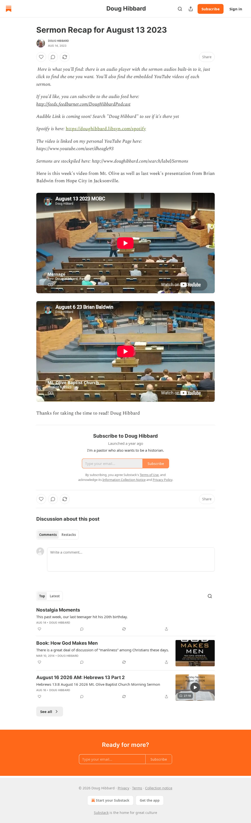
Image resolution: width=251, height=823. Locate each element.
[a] (195, 687)
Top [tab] (42, 596)
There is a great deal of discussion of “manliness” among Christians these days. (102, 649)
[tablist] (57, 535)
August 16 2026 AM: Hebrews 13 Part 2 (80, 677)
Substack (101, 812)
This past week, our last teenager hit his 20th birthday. (82, 616)
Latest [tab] (55, 596)
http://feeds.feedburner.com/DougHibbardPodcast (83, 104)
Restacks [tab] (69, 534)
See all (46, 711)
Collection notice (158, 788)
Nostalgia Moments (58, 610)
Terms (137, 788)
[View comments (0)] (53, 57)
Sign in (235, 8)
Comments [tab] (48, 534)
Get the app (150, 800)
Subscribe (210, 8)
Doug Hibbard (58, 40)
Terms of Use (149, 475)
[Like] (41, 57)
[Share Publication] (191, 9)
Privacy (123, 788)
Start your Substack (112, 800)
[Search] (180, 9)
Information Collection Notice (124, 479)
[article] (125, 619)
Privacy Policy (162, 479)
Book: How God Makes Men (67, 643)
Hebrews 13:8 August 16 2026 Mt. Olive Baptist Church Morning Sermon (98, 684)
